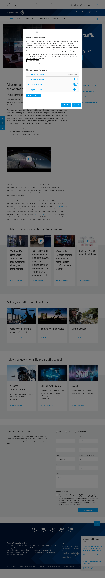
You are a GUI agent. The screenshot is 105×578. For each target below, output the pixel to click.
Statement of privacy (33, 63)
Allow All (66, 105)
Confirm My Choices (33, 96)
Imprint (29, 65)
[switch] (75, 79)
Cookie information (33, 60)
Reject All (76, 105)
